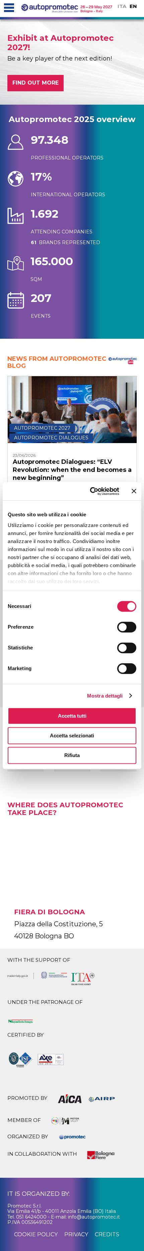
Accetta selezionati (72, 735)
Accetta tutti (72, 716)
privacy (76, 1234)
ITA (122, 6)
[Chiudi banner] (134, 491)
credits (107, 1234)
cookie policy (36, 1234)
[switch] (126, 627)
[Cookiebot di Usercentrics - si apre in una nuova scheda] (90, 491)
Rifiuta (72, 755)
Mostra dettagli (105, 696)
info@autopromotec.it (94, 1217)
